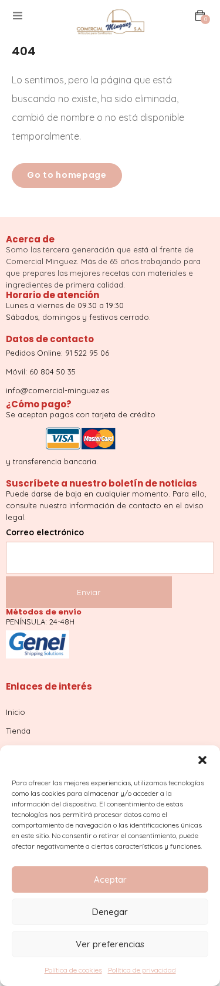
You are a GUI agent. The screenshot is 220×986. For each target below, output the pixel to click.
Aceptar (110, 879)
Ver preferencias (110, 944)
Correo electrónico (45, 532)
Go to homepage (67, 175)
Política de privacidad (142, 969)
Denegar (110, 911)
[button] (202, 760)
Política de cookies (73, 969)
